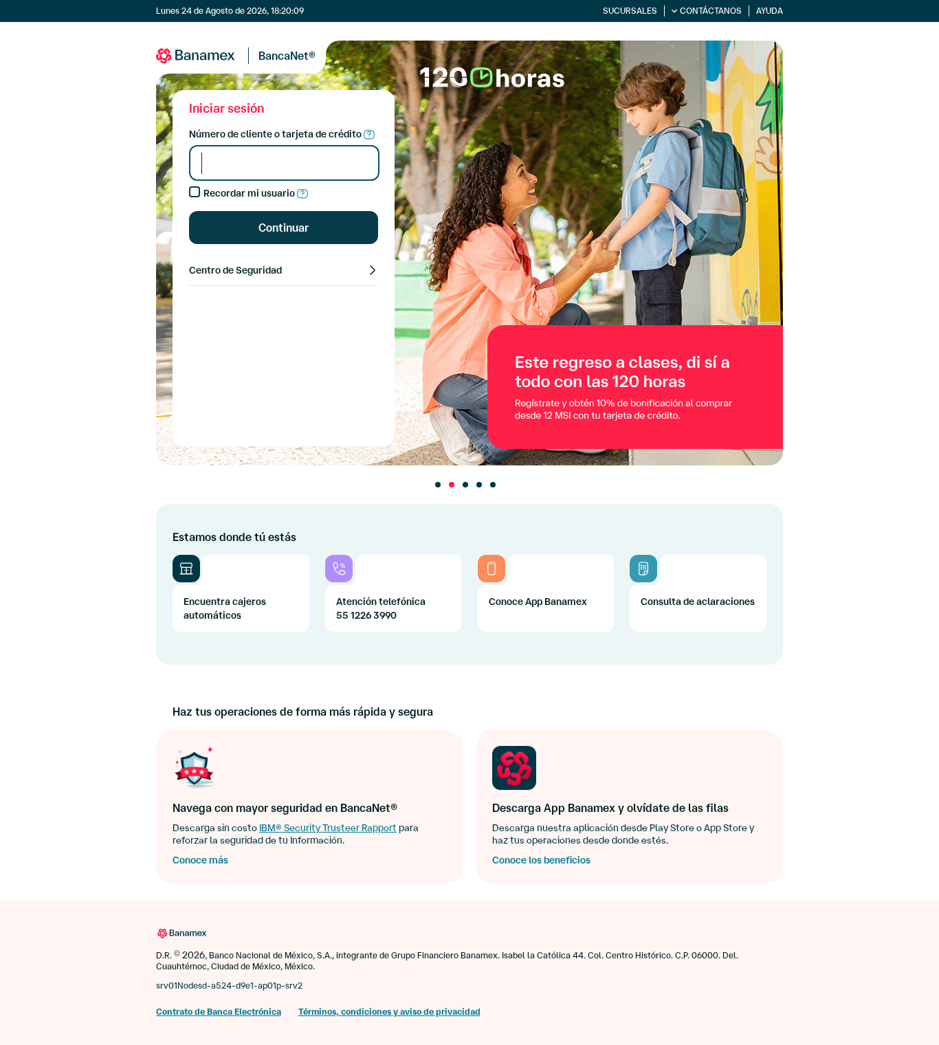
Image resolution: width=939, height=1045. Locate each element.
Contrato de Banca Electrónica (218, 1011)
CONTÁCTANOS (711, 11)
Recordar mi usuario (250, 193)
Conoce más (200, 860)
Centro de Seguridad (235, 270)
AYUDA (769, 11)
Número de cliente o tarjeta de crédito (276, 134)
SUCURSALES (630, 11)
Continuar (283, 227)
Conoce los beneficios (541, 860)
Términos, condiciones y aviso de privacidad (389, 1011)
